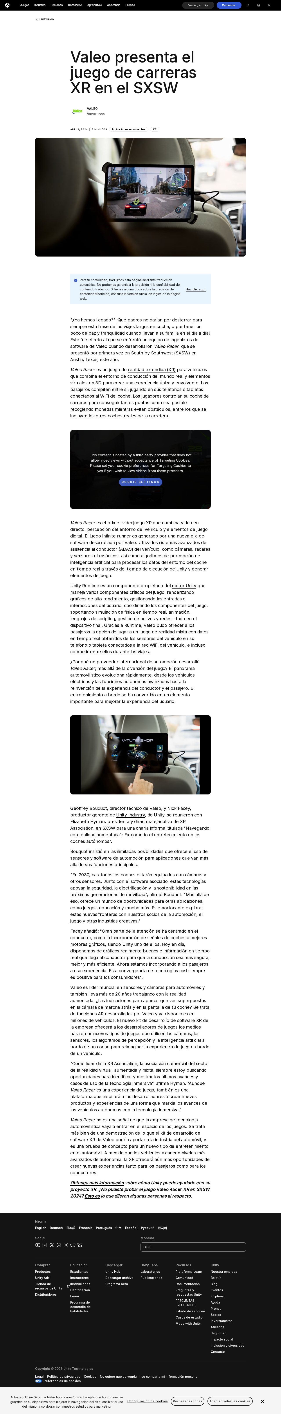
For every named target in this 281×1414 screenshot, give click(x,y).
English (40, 1228)
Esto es (92, 1196)
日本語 (71, 1228)
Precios (130, 5)
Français (86, 1228)
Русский (147, 1228)
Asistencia (113, 5)
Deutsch (56, 1228)
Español (131, 1228)
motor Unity (184, 585)
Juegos (24, 5)
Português (104, 1228)
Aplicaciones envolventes (128, 129)
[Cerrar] (262, 1401)
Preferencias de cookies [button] (62, 1381)
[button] (198, 5)
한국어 (162, 1228)
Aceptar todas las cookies (230, 1401)
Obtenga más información (97, 1182)
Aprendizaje (94, 5)
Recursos (57, 5)
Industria (39, 5)
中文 (118, 1228)
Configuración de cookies (147, 1401)
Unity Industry (130, 815)
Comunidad (75, 5)
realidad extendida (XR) (152, 369)
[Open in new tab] (67, 1286)
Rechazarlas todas (187, 1401)
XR (155, 129)
